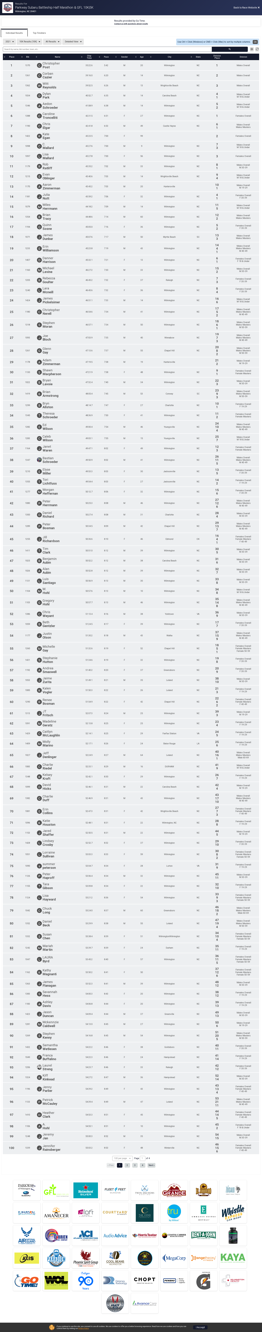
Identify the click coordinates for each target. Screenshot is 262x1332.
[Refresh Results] (257, 49)
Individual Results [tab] (14, 33)
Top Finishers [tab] (39, 33)
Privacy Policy (83, 1328)
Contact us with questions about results (131, 24)
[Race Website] (8, 7)
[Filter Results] (252, 49)
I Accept (200, 1327)
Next (151, 1165)
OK (255, 42)
